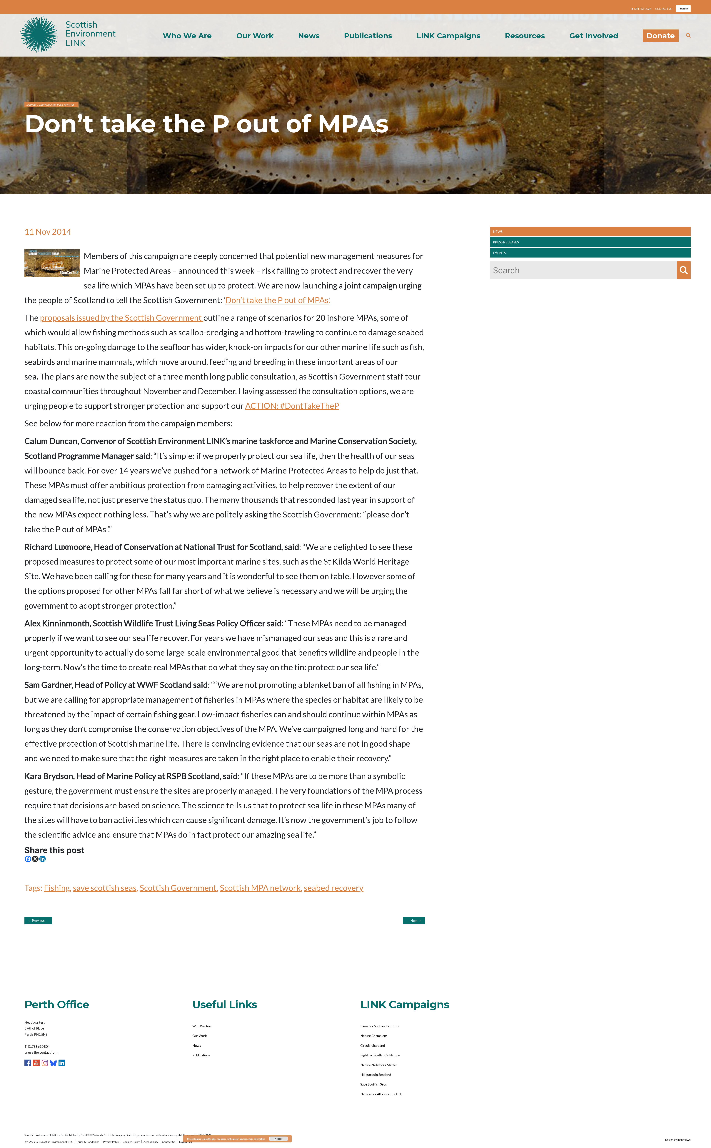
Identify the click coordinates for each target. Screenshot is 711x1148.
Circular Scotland (372, 1045)
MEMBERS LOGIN (641, 8)
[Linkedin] (42, 859)
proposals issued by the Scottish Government (121, 317)
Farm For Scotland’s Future (380, 1026)
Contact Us (168, 1141)
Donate (683, 8)
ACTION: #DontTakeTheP (292, 405)
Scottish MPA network (260, 888)
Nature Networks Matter (378, 1065)
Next (414, 920)
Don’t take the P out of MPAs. (277, 300)
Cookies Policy (131, 1141)
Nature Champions (374, 1036)
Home (68, 35)
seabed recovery (333, 888)
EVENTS (499, 253)
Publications (368, 35)
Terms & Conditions (87, 1141)
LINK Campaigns (448, 35)
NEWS (498, 232)
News (309, 35)
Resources (525, 35)
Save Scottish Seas (373, 1084)
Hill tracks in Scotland (375, 1075)
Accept (278, 1138)
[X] (35, 859)
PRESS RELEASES (506, 242)
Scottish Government (178, 888)
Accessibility (150, 1141)
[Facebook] (28, 859)
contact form (48, 1052)
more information (256, 1139)
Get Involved (593, 35)
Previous (38, 920)
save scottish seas (104, 888)
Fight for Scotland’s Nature (380, 1055)
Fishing (57, 888)
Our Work (255, 35)
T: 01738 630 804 (36, 1046)
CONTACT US (663, 8)
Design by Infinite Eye (678, 1139)
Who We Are (187, 35)
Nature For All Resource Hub (381, 1094)
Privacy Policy (111, 1141)
